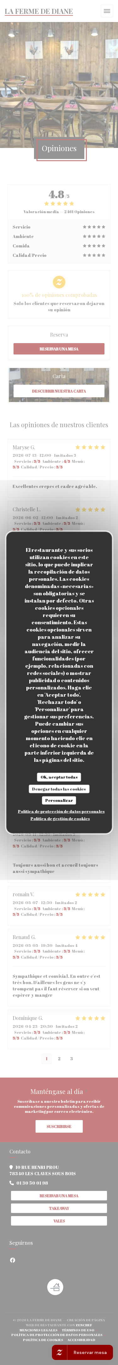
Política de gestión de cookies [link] (60, 818)
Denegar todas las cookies (59, 788)
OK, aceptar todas (59, 777)
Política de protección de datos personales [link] (61, 811)
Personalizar (59, 800)
